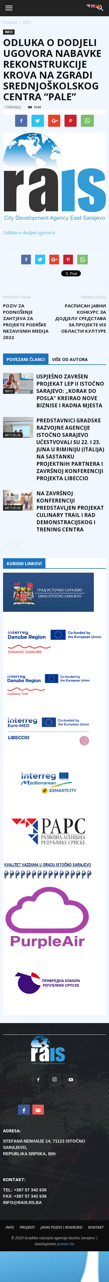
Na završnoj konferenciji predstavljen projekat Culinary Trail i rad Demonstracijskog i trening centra (70, 511)
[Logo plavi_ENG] (54, 177)
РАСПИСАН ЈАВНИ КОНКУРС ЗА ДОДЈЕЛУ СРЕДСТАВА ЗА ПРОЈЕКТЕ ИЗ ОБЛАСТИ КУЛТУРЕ (80, 318)
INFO (9, 32)
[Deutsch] (97, 6)
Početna (10, 22)
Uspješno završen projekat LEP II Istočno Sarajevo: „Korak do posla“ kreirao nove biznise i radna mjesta (70, 391)
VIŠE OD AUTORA (70, 359)
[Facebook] (38, 1080)
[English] (93, 6)
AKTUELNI (13, 435)
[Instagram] (54, 1080)
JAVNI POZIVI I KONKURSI (61, 1227)
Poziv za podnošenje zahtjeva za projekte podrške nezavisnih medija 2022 (25, 321)
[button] (100, 8)
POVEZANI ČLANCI (26, 359)
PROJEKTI (27, 1227)
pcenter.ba (65, 1243)
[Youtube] (71, 1080)
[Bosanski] (88, 6)
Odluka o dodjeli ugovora (29, 232)
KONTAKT (96, 1227)
